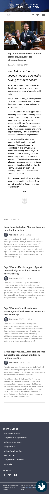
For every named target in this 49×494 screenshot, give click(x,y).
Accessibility (8, 464)
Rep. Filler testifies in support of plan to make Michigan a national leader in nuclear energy (23, 270)
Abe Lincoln (13, 235)
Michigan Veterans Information (14, 460)
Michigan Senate (9, 447)
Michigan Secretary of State (13, 442)
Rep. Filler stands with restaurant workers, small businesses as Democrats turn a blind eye (24, 311)
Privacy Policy (29, 487)
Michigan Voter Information (13, 451)
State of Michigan (9, 455)
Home (9, 15)
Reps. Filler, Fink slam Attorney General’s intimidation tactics (24, 228)
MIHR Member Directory (12, 433)
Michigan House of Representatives (15, 438)
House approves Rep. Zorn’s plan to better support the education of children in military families (24, 355)
